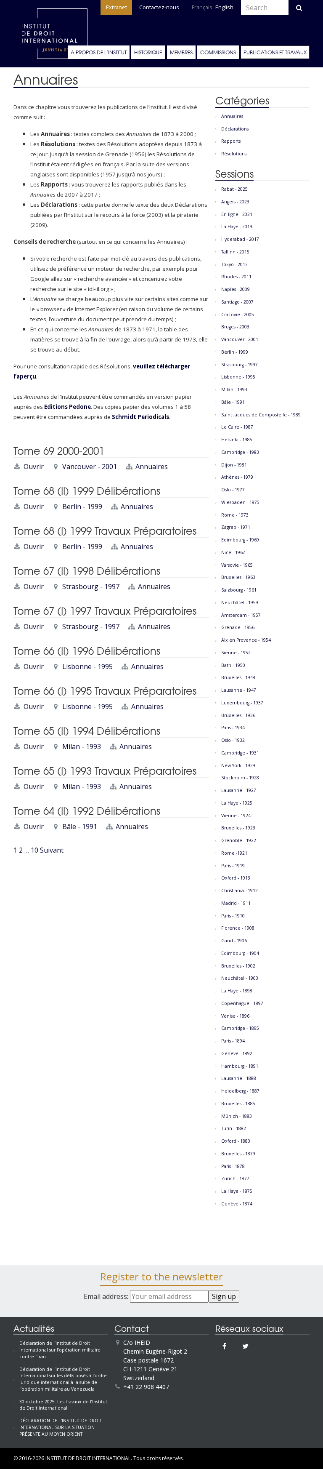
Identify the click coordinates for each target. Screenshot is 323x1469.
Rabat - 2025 (234, 189)
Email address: (107, 1296)
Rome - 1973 (235, 515)
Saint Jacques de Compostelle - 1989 (261, 415)
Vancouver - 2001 (89, 466)
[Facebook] (224, 1346)
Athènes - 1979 (237, 477)
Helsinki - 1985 (236, 440)
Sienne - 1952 (236, 653)
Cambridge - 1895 (240, 1028)
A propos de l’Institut (99, 52)
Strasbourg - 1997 (90, 586)
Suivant (52, 850)
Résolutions (233, 154)
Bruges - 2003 (235, 327)
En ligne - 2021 (236, 214)
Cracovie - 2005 (237, 314)
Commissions (218, 52)
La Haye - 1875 (236, 1191)
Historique (148, 52)
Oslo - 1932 (233, 740)
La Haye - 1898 (236, 991)
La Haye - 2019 (236, 226)
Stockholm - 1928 (240, 778)
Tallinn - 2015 (235, 252)
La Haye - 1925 (236, 803)
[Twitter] (245, 1346)
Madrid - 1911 (236, 903)
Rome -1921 (234, 853)
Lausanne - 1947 (238, 690)
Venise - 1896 (235, 1016)
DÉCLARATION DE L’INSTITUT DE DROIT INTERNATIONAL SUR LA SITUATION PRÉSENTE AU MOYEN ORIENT (60, 1427)
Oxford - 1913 (235, 878)
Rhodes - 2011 (236, 277)
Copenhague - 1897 (242, 1003)
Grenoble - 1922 (238, 840)
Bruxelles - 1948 (238, 677)
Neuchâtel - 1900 (239, 978)
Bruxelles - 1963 (238, 577)
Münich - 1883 (236, 1116)
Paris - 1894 (233, 1041)
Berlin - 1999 (82, 506)
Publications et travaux (275, 52)
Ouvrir (34, 466)
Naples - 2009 (235, 289)
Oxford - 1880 (235, 1141)
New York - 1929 (238, 765)
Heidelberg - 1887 (240, 1091)
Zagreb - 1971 (235, 527)
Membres (181, 52)
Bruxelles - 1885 (238, 1103)
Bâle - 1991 (79, 826)
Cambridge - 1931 (240, 753)
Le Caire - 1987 (237, 427)
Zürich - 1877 (235, 1178)
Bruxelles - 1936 (238, 715)
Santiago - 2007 (237, 302)
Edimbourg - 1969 (240, 540)
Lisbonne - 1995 (87, 666)
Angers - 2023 (235, 202)
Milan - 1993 (81, 746)
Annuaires (151, 466)
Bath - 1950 (233, 665)
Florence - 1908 (237, 928)
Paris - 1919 (233, 866)
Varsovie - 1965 (237, 565)
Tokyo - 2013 (234, 264)
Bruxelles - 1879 (238, 1154)
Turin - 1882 (233, 1128)
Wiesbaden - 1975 (240, 502)
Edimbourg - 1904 (240, 953)
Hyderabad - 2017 (240, 239)
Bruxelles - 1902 (238, 966)
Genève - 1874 (236, 1204)
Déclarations (235, 129)
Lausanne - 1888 (238, 1078)
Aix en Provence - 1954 (246, 640)
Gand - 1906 (234, 941)
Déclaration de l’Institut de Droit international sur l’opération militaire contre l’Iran (60, 1350)
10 (34, 850)
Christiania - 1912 (239, 890)
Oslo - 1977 (233, 490)
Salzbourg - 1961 (239, 590)
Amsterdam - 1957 (241, 615)
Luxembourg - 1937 (242, 703)
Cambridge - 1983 (240, 452)
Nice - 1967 (233, 552)
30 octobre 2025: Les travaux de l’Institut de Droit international (63, 1405)
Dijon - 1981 (234, 465)
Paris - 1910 (233, 916)
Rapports (231, 141)
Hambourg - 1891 (239, 1066)
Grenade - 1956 (237, 627)
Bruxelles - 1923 (238, 828)
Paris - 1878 (233, 1166)
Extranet (116, 7)
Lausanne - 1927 (238, 790)
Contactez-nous (159, 7)
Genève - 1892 (236, 1053)
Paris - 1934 (233, 728)
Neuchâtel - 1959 (239, 602)
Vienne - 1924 (236, 815)
